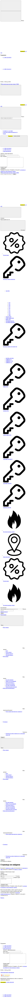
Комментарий (17, 877)
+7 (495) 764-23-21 (7, 149)
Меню (2, 625)
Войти (2, 613)
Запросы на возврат (10, 684)
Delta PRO (17, 911)
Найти (14, 174)
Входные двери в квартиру (6, 903)
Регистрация (3, 614)
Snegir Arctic (17, 913)
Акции (4, 133)
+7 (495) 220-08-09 (14, 136)
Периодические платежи (11, 687)
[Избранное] (10, 194)
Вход (7, 650)
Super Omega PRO (19, 907)
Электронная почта (5, 609)
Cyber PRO (17, 909)
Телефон (18, 876)
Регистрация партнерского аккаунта (14, 711)
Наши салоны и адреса (5, 921)
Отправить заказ (4, 884)
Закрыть (2, 737)
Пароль (24, 609)
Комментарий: (4, 167)
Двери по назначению (5, 923)
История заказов (9, 679)
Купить (2, 873)
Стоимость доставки (8, 131)
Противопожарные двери (6, 909)
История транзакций (10, 685)
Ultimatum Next (18, 905)
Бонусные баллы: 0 (10, 682)
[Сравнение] (10, 184)
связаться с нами (10, 868)
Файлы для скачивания (11, 681)
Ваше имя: (3, 155)
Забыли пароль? (4, 611)
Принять (2, 897)
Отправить (3, 168)
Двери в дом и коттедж (6, 905)
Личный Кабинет (9, 655)
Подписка (5, 721)
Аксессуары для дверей (6, 925)
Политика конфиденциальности (10, 132)
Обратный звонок (7, 151)
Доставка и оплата (5, 919)
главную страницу (18, 869)
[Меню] (11, 6)
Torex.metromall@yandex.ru (21, 932)
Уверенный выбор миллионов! (7, 972)
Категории (23, 230)
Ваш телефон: (4, 156)
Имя (1, 876)
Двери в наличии (4, 907)
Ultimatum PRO (18, 903)
